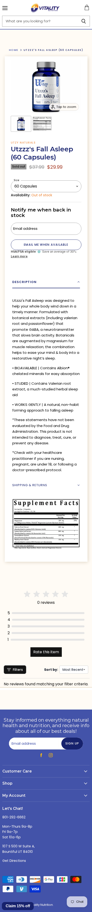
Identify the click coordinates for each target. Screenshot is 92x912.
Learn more (19, 256)
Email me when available (46, 245)
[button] (46, 282)
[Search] (83, 21)
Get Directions (14, 860)
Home (13, 50)
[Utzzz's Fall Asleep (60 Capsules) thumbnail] (21, 123)
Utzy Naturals (23, 142)
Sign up (72, 743)
